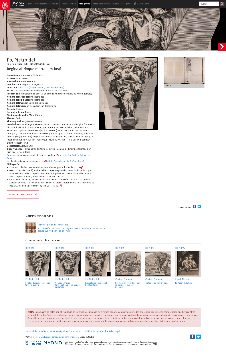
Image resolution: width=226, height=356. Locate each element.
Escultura (53, 3)
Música (115, 3)
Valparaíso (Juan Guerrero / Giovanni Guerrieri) (41, 87)
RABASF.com (142, 3)
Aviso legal (114, 331)
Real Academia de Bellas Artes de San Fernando (56, 337)
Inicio (30, 3)
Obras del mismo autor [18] (23, 194)
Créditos (77, 331)
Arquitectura (41, 3)
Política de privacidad (95, 331)
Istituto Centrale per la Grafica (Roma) (65, 161)
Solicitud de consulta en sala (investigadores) (47, 331)
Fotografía (126, 3)
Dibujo (73, 3)
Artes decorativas (101, 3)
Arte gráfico (84, 3)
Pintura (64, 3)
